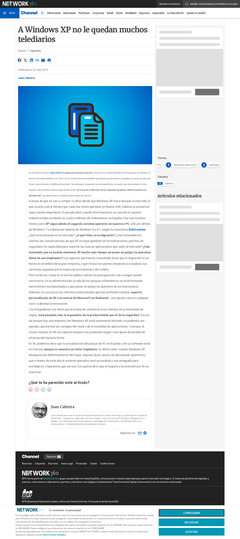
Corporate (98, 13)
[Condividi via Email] (43, 60)
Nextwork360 (51, 478)
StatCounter (137, 229)
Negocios (144, 13)
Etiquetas (40, 463)
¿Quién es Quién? (196, 13)
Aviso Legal (67, 463)
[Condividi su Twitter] (25, 60)
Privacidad (81, 463)
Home (22, 50)
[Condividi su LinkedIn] (31, 60)
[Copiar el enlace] (37, 60)
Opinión (35, 50)
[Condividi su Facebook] (19, 60)
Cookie (93, 463)
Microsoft (56, 173)
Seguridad (158, 13)
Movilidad (130, 13)
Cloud (119, 13)
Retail (110, 13)
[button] (10, 13)
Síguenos (52, 456)
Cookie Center (107, 463)
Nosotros (27, 463)
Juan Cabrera (26, 78)
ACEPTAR (192, 532)
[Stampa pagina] (49, 60)
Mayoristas (69, 13)
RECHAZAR (192, 522)
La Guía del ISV (175, 13)
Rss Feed (53, 463)
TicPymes (84, 13)
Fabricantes (54, 13)
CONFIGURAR (191, 513)
